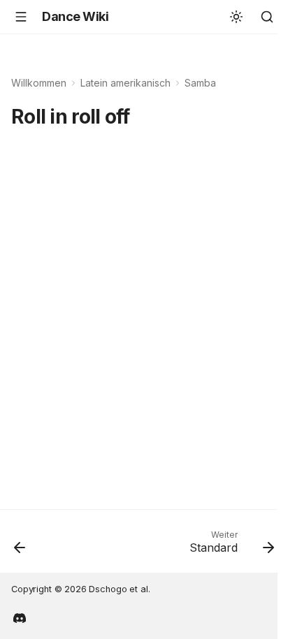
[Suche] (267, 16)
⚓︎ (145, 116)
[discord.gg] (19, 616)
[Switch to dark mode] (236, 16)
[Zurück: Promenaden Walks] (20, 545)
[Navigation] (21, 16)
